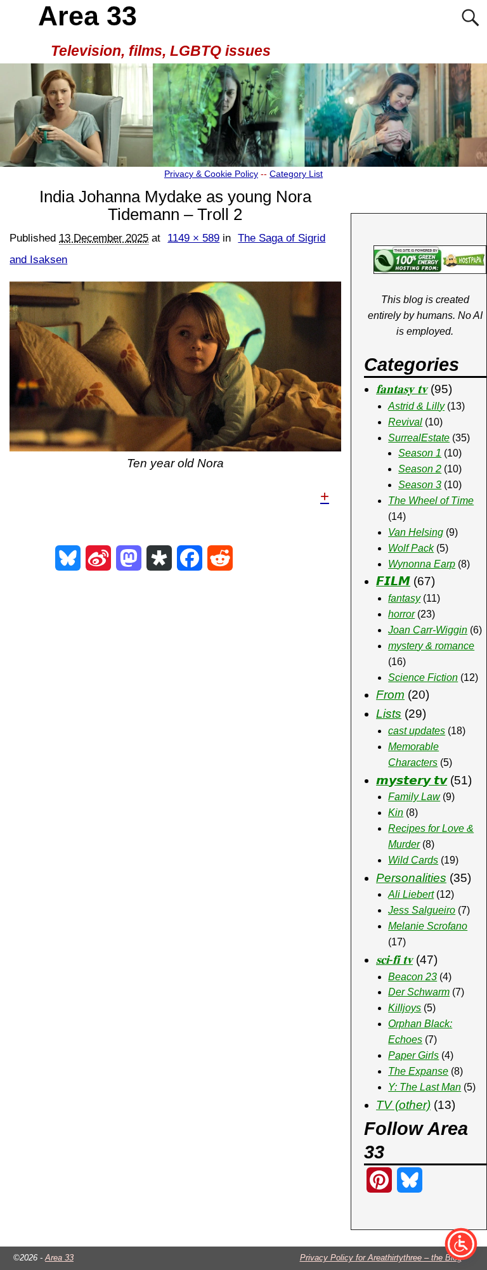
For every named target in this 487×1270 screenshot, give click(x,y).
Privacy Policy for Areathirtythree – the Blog (381, 1257)
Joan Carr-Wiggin (427, 630)
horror (401, 614)
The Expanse (418, 1071)
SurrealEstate (419, 437)
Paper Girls (413, 1055)
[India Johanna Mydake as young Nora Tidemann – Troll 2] (175, 366)
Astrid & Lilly (416, 406)
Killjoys (404, 1007)
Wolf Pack (411, 548)
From (390, 694)
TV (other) (403, 1104)
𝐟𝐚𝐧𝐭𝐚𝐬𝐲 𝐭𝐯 (401, 389)
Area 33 (87, 16)
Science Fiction (423, 677)
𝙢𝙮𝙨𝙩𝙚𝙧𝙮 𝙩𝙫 (411, 780)
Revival (405, 422)
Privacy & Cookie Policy (211, 174)
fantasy (404, 598)
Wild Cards (413, 860)
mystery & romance (431, 645)
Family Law (414, 796)
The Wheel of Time (431, 500)
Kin (395, 812)
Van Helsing (415, 532)
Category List (296, 174)
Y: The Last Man (424, 1087)
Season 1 (419, 453)
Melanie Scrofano (427, 926)
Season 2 (419, 468)
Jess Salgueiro (421, 910)
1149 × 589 (193, 238)
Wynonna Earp (421, 564)
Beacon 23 (412, 976)
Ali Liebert (411, 894)
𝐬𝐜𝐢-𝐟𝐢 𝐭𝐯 (394, 959)
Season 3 (419, 484)
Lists (388, 713)
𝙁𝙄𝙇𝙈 (393, 581)
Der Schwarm (419, 992)
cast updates (416, 730)
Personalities (411, 877)
